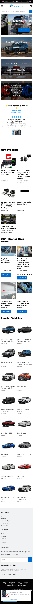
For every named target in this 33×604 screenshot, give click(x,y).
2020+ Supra (21, 476)
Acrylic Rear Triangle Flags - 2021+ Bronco (6, 261)
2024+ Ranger (21, 386)
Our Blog (3, 542)
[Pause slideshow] (30, 16)
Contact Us (12, 582)
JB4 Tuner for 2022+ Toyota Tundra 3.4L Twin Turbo (8, 173)
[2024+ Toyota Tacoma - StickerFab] (8, 376)
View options (6, 275)
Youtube (3, 538)
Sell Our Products (23, 582)
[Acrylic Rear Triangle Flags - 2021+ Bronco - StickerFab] (8, 251)
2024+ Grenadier (6, 362)
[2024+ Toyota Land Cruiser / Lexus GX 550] (24, 353)
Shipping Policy (11, 585)
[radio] (18, 274)
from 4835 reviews (16, 113)
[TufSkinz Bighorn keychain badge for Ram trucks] (24, 191)
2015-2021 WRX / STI (24, 454)
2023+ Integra (21, 433)
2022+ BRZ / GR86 (7, 476)
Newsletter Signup (6, 521)
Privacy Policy (9, 584)
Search (4, 582)
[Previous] (4, 24)
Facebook (3, 534)
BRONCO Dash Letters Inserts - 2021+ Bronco (7, 303)
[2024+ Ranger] (24, 376)
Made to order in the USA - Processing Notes (16, 2)
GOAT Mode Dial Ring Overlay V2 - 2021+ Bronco (23, 303)
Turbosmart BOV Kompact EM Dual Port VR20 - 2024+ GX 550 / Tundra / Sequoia (23, 174)
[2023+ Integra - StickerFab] (24, 423)
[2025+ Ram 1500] (8, 423)
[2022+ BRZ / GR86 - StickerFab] (8, 466)
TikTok (2, 540)
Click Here (16, 30)
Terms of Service (20, 584)
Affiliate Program (5, 523)
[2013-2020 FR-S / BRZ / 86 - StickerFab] (8, 488)
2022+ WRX (5, 454)
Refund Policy (22, 585)
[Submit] (30, 11)
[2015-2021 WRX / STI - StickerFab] (24, 445)
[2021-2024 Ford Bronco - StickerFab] (8, 329)
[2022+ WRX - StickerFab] (8, 445)
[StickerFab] (16, 6)
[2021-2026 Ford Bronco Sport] (24, 488)
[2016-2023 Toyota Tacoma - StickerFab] (24, 400)
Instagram (4, 536)
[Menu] (3, 6)
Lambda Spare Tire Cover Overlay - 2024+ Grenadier (20, 594)
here (5, 574)
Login (2, 516)
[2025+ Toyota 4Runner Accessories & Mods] (24, 329)
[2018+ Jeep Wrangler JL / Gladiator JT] (8, 400)
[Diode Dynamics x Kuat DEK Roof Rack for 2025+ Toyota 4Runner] (8, 219)
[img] (16, 111)
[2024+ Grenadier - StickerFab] (8, 353)
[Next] (29, 24)
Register (3, 518)
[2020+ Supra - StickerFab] (24, 466)
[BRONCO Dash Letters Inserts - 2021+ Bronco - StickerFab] (8, 290)
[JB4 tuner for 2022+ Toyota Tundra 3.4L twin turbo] (8, 161)
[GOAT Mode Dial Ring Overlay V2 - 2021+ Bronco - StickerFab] (24, 287)
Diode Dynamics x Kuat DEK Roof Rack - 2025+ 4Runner (8, 228)
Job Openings (4, 525)
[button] (3, 126)
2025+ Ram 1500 (6, 433)
